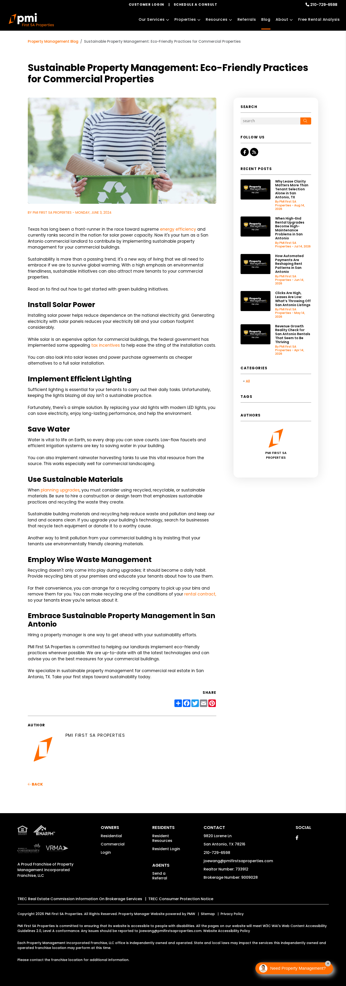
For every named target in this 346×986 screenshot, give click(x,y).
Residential (111, 836)
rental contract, (200, 594)
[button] (245, 152)
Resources (216, 19)
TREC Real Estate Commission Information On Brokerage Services (79, 899)
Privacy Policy (232, 913)
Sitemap (208, 913)
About (282, 19)
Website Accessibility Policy (226, 930)
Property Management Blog (53, 41)
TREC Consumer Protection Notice (180, 899)
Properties (185, 19)
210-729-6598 (323, 4)
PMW (191, 913)
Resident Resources (162, 838)
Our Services (152, 19)
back (37, 784)
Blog (265, 19)
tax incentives (105, 345)
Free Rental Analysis (319, 19)
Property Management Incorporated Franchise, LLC (45, 869)
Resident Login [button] (166, 849)
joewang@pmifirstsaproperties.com (238, 861)
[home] (31, 20)
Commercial (113, 844)
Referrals (246, 19)
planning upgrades (60, 490)
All (248, 381)
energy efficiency (178, 229)
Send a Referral (159, 876)
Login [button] (106, 852)
